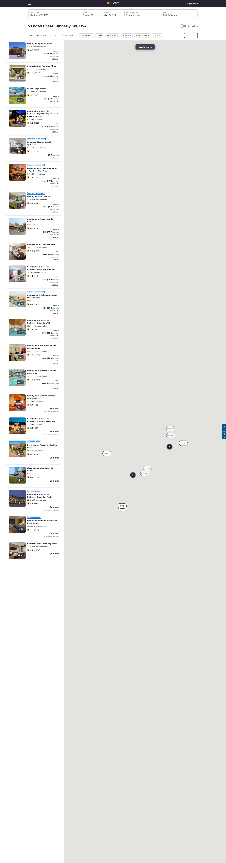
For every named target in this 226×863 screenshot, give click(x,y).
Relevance (38, 35)
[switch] (183, 26)
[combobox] (55, 14)
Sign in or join (192, 4)
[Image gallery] (17, 50)
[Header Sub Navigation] (29, 3)
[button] (106, 453)
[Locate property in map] (33, 51)
